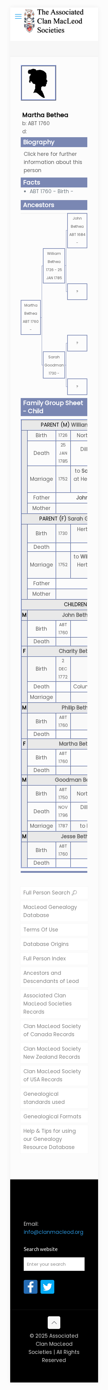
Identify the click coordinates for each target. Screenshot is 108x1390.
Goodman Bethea (78, 779)
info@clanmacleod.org (53, 1232)
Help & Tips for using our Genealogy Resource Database (49, 1139)
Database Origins (46, 944)
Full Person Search (47, 892)
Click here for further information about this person (53, 162)
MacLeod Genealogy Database (50, 911)
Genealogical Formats (52, 1116)
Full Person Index (44, 958)
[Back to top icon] (54, 1322)
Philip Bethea (78, 707)
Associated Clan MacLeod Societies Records (47, 1003)
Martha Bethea (78, 743)
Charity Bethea (78, 651)
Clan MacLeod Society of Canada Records (52, 1030)
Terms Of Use (40, 929)
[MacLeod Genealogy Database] (54, 16)
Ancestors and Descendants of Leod (51, 977)
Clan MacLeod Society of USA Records (52, 1075)
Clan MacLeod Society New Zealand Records (52, 1053)
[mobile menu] (18, 16)
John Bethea (78, 615)
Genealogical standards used (44, 1098)
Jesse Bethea (78, 836)
